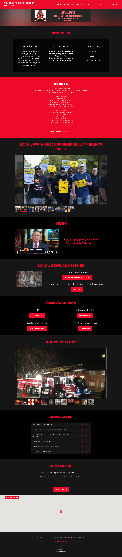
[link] (20, 6)
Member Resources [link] (61, 541)
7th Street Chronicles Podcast (77, 278)
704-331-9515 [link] (61, 481)
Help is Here (85, 328)
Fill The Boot (37, 315)
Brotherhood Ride (37, 328)
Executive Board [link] (78, 4)
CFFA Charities (85, 315)
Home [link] (59, 4)
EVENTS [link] (67, 4)
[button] (102, 5)
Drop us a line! (61, 489)
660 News (77, 289)
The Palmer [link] (92, 4)
